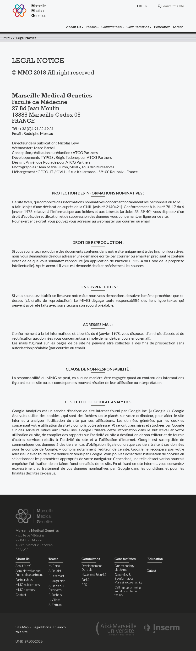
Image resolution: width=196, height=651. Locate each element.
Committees (111, 27)
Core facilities (137, 27)
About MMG (24, 566)
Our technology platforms (124, 567)
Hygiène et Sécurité (94, 575)
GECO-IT (46, 171)
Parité (85, 580)
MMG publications (28, 585)
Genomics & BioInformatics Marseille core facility (128, 578)
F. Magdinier (57, 581)
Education (162, 27)
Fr (145, 6)
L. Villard (54, 600)
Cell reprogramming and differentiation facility (127, 591)
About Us (73, 27)
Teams (91, 27)
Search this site (173, 6)
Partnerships (24, 580)
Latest (178, 27)
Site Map (22, 627)
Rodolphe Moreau (38, 133)
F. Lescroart (56, 576)
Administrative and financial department (29, 573)
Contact (21, 595)
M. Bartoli (55, 566)
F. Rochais (55, 595)
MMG (8, 38)
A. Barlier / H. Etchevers (57, 588)
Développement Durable (92, 567)
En (139, 6)
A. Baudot (55, 571)
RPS (84, 585)
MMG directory (25, 590)
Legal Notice (26, 38)
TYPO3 (47, 157)
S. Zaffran (55, 605)
